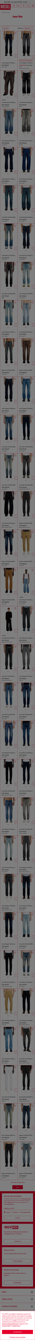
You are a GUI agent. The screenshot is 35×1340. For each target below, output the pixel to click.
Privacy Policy (6, 1326)
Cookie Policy (16, 1326)
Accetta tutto (17, 1332)
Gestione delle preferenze (10, 1324)
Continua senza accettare (17, 1337)
